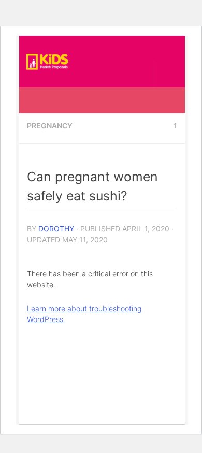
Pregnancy (50, 125)
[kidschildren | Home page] (54, 61)
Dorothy (56, 228)
